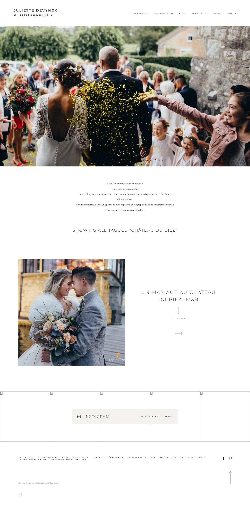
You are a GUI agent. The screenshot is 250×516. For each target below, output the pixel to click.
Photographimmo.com (33, 459)
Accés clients (168, 457)
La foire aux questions (141, 457)
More (231, 13)
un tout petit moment (194, 457)
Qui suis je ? (141, 13)
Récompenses (115, 457)
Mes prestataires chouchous (68, 459)
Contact (217, 13)
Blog (182, 13)
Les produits (198, 13)
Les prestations (163, 13)
